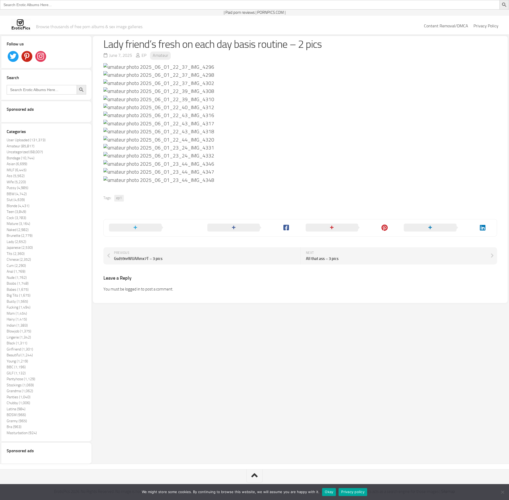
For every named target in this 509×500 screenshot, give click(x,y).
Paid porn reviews (240, 12)
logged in (132, 289)
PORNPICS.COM (270, 12)
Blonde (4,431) (18, 206)
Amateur (160, 55)
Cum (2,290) (16, 265)
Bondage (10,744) (20, 158)
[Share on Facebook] (251, 227)
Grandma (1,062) (20, 391)
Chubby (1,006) (18, 403)
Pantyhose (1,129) (21, 379)
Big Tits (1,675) (18, 295)
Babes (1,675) (18, 289)
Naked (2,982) (18, 230)
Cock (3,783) (16, 218)
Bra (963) (14, 427)
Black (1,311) (17, 343)
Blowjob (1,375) (19, 331)
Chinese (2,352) (19, 259)
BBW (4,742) (17, 194)
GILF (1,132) (16, 373)
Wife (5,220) (16, 182)
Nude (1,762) (17, 277)
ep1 (119, 198)
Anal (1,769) (16, 271)
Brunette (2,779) (20, 235)
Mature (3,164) (18, 223)
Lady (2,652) (16, 242)
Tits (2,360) (16, 253)
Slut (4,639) (16, 200)
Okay (329, 492)
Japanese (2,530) (20, 247)
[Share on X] (153, 227)
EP (144, 55)
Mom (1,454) (17, 313)
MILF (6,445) (17, 170)
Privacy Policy (485, 25)
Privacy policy (353, 492)
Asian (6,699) (17, 164)
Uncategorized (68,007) (25, 152)
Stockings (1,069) (20, 385)
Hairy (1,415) (17, 319)
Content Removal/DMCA (446, 25)
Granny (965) (17, 421)
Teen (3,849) (16, 212)
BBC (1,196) (16, 367)
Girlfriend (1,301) (20, 349)
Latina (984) (16, 409)
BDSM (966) (16, 415)
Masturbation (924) (22, 433)
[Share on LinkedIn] (447, 227)
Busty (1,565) (17, 301)
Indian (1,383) (17, 325)
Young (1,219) (17, 361)
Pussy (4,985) (17, 188)
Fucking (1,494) (18, 307)
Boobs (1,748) (18, 283)
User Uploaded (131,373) (26, 140)
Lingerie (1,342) (19, 337)
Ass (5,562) (16, 176)
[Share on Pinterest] (349, 227)
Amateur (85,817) (20, 146)
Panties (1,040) (18, 397)
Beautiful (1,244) (20, 355)
